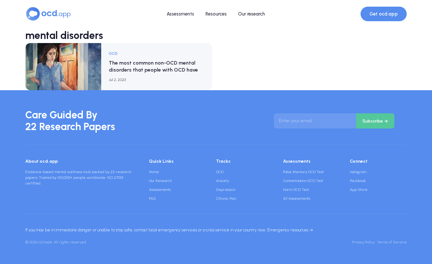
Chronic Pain (226, 198)
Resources (216, 14)
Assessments (180, 14)
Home (154, 172)
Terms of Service (392, 242)
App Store (358, 189)
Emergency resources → (290, 230)
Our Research (160, 181)
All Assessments (296, 198)
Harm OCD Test (296, 189)
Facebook (358, 181)
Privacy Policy (363, 242)
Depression (225, 189)
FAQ (152, 198)
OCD (220, 172)
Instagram (358, 172)
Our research (251, 14)
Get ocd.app (383, 14)
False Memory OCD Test (303, 172)
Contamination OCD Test (303, 181)
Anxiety (222, 181)
